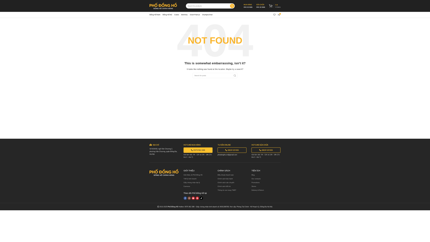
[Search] (232, 6)
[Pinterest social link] (197, 198)
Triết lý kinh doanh (190, 179)
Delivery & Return (258, 190)
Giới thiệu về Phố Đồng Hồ (193, 175)
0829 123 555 (233, 150)
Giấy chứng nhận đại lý (192, 182)
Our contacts (256, 179)
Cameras (187, 186)
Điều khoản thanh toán (226, 175)
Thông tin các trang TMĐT (227, 190)
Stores (254, 186)
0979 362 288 (199, 150)
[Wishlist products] (274, 14)
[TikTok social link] (201, 198)
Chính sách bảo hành (225, 179)
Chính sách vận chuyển (226, 182)
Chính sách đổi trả (224, 186)
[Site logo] (163, 6)
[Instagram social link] (189, 198)
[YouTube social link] (193, 198)
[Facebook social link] (185, 198)
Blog (253, 175)
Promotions (256, 182)
